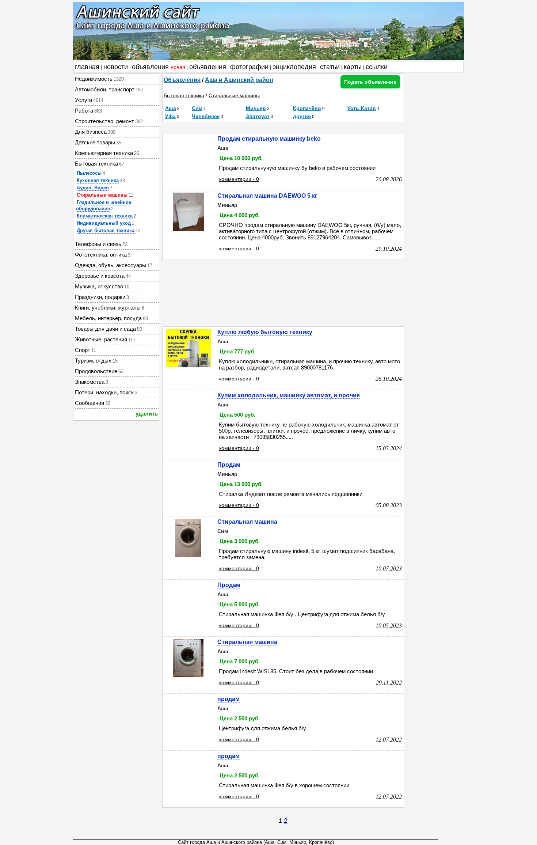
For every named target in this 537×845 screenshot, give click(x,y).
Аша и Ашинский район (239, 80)
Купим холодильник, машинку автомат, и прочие (288, 395)
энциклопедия (294, 67)
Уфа (170, 116)
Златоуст (258, 116)
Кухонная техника (98, 180)
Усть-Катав (361, 108)
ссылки (377, 67)
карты (353, 67)
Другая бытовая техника (105, 230)
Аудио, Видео (93, 187)
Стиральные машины (102, 195)
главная (87, 67)
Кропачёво (307, 108)
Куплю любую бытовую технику (264, 332)
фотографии (249, 67)
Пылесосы (89, 173)
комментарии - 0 (239, 179)
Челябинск (206, 116)
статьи (330, 67)
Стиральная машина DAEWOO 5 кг (267, 196)
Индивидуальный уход (104, 223)
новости (115, 67)
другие (302, 116)
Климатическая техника (105, 216)
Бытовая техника (184, 95)
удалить (147, 413)
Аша (170, 108)
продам (228, 699)
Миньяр (256, 108)
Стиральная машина (247, 522)
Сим (197, 108)
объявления (158, 67)
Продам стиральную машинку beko (269, 139)
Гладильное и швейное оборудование (103, 205)
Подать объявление (370, 82)
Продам (228, 465)
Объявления (182, 80)
